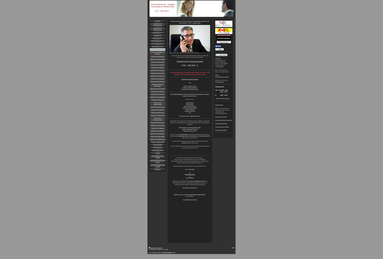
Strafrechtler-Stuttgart (221, 130)
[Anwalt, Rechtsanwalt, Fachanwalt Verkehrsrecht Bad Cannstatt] (190, 38)
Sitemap (160, 248)
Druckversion (154, 248)
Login (233, 247)
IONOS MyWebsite (167, 252)
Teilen (219, 46)
